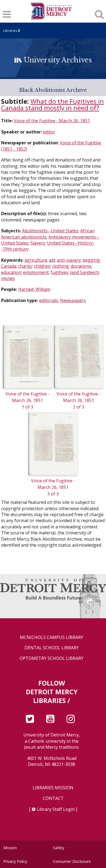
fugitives (59, 272)
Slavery (37, 243)
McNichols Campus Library (51, 637)
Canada (8, 266)
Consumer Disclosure (72, 861)
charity (25, 266)
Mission (10, 847)
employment (36, 272)
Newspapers (73, 300)
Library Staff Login (56, 809)
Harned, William (34, 289)
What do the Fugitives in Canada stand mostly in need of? (52, 104)
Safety (58, 847)
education (11, 272)
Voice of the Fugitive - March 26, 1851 (52, 121)
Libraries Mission (53, 787)
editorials (48, 300)
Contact (53, 798)
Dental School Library (51, 647)
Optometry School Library (51, 658)
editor (49, 132)
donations (81, 266)
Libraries (10, 30)
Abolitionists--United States (50, 231)
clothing (60, 266)
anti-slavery (69, 260)
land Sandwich (84, 272)
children (42, 266)
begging (91, 260)
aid (52, 260)
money (8, 278)
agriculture (35, 260)
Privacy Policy (15, 861)
